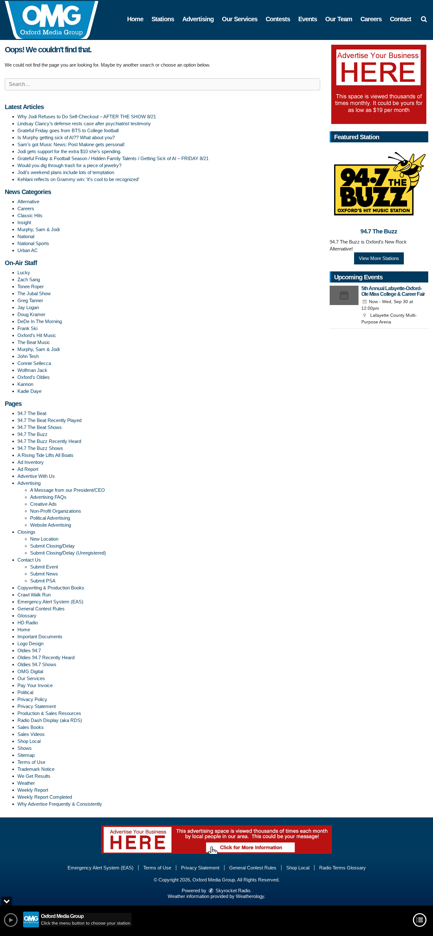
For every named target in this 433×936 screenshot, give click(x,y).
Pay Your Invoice (35, 685)
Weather (26, 783)
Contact (400, 19)
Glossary (26, 615)
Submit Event (44, 566)
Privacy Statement (36, 706)
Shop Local (29, 741)
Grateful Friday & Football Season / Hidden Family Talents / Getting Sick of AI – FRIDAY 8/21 (113, 158)
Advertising (198, 19)
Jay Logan (28, 307)
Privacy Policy (32, 699)
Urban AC (27, 250)
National (25, 236)
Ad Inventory (30, 462)
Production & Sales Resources (49, 713)
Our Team (338, 19)
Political (25, 692)
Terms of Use (31, 762)
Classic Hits (29, 215)
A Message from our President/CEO (67, 490)
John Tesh (28, 356)
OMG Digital (30, 671)
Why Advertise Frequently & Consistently (59, 804)
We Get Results (33, 776)
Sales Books (30, 727)
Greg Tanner (30, 300)
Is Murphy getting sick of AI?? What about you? (66, 137)
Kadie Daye (29, 391)
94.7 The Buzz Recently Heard (49, 441)
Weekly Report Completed (44, 797)
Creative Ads (43, 504)
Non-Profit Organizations (55, 511)
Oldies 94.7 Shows (36, 664)
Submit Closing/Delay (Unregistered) (68, 553)
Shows (24, 748)
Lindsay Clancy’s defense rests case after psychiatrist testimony (84, 123)
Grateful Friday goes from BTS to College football (68, 130)
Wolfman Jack (32, 370)
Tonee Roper (30, 286)
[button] (423, 19)
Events (307, 19)
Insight (24, 222)
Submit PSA (42, 580)
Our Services (239, 19)
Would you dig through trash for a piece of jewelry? (69, 165)
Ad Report (27, 469)
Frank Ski (27, 328)
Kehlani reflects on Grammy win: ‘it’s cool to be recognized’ (78, 179)
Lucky (23, 272)
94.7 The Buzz (32, 434)
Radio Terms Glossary (342, 867)
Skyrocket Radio (232, 890)
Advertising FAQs (48, 497)
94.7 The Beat (31, 413)
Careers (371, 19)
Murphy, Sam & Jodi (38, 229)
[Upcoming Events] (344, 306)
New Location (44, 539)
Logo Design (30, 643)
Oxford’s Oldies (33, 377)
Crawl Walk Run (34, 594)
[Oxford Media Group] (56, 19)
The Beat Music (33, 342)
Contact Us (29, 559)
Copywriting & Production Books (50, 587)
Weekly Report (32, 790)
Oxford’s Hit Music (36, 335)
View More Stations (379, 258)
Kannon (25, 384)
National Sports (33, 243)
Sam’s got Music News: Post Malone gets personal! (71, 144)
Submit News (44, 573)
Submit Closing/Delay (52, 546)
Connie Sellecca (34, 363)
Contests (278, 19)
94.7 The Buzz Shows (40, 448)
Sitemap (26, 755)
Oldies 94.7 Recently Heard (45, 657)
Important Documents (39, 636)
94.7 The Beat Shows (39, 427)
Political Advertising (50, 518)
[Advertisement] (378, 84)
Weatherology (250, 896)
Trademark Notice (36, 769)
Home (135, 19)
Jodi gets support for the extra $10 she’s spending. (69, 151)
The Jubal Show (34, 293)
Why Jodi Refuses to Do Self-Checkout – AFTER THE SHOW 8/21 (86, 116)
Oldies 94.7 (29, 650)
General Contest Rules (41, 608)
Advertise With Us (36, 476)
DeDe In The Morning (39, 321)
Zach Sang (28, 279)
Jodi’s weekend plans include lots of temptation (65, 172)
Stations (163, 19)
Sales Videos (31, 734)
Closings (26, 532)
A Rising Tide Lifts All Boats (45, 455)
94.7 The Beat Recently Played (49, 420)
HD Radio (27, 622)
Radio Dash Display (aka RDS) (49, 720)
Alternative (28, 201)
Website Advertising (50, 525)
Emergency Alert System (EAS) (50, 601)
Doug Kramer (31, 314)
